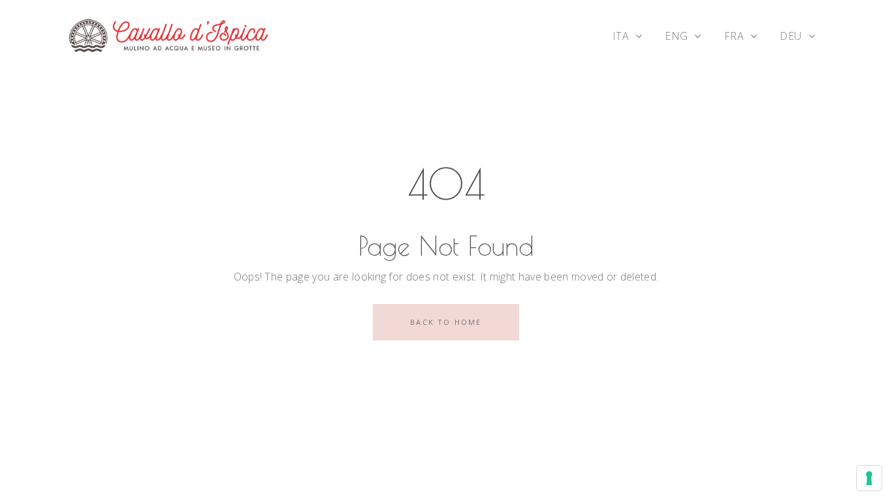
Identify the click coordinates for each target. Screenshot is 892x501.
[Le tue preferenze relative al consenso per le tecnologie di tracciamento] (869, 478)
